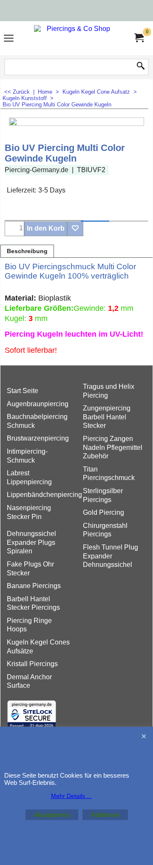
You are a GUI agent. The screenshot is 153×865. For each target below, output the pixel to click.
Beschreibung (27, 251)
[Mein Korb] (138, 38)
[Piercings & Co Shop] (75, 38)
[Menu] (9, 39)
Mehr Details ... (71, 795)
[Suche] (140, 66)
